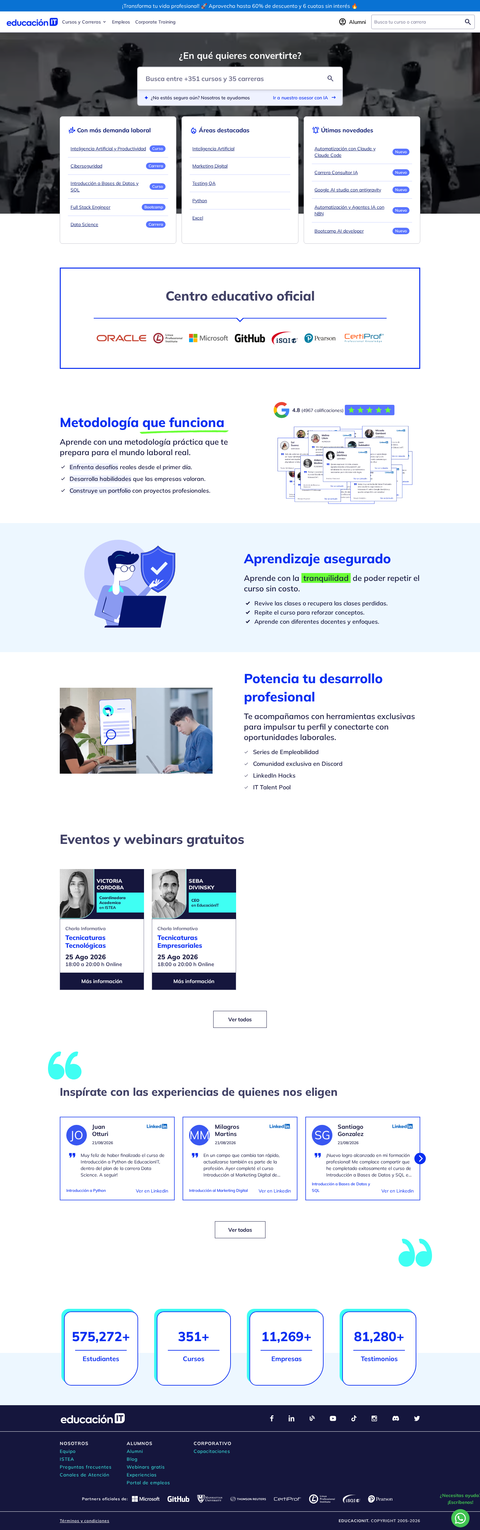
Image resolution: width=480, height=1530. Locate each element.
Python (199, 201)
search (330, 78)
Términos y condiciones (84, 1520)
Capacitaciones (212, 1451)
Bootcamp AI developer (339, 231)
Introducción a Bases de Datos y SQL (104, 186)
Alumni (135, 1451)
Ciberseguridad (86, 166)
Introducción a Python (86, 1190)
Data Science (84, 224)
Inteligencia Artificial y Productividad (108, 149)
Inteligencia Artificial (213, 149)
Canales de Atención (84, 1475)
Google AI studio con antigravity (347, 190)
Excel (197, 218)
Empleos (121, 22)
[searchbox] (418, 21)
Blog (132, 1459)
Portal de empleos (148, 1483)
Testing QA (204, 183)
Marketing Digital (210, 166)
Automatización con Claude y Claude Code (345, 152)
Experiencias (142, 1475)
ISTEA (67, 1459)
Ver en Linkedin (152, 1191)
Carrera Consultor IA (336, 172)
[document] (117, 1162)
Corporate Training (155, 22)
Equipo (68, 1451)
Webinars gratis (146, 1467)
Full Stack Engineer (90, 207)
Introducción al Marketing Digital (218, 1190)
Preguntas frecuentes (86, 1467)
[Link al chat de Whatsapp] (460, 1518)
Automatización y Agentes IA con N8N (349, 210)
